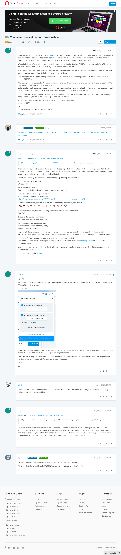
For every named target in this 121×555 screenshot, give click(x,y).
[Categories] (28, 3)
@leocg (30, 154)
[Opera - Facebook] (5, 547)
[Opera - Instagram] (23, 547)
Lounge (10, 42)
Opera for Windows (13, 503)
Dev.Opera (61, 509)
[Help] (55, 3)
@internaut (51, 128)
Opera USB (10, 517)
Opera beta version (13, 513)
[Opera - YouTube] (13, 547)
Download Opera (62, 21)
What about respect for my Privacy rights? (47, 158)
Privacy (82, 503)
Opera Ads (39, 509)
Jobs (104, 506)
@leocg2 (39, 253)
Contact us (106, 516)
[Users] (42, 3)
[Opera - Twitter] (9, 547)
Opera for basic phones (15, 535)
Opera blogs (62, 503)
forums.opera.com (86, 241)
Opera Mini (10, 528)
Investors (105, 509)
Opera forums (62, 506)
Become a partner (109, 513)
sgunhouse (22, 458)
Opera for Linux (12, 510)
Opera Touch (11, 532)
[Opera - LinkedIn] (18, 547)
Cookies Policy (84, 506)
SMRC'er (52, 55)
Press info (106, 503)
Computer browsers (12, 499)
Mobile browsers (11, 521)
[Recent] (33, 3)
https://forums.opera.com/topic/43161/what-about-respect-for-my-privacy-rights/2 (51, 199)
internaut (21, 51)
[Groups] (46, 3)
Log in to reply (110, 42)
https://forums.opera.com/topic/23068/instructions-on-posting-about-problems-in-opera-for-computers (66, 163)
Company (107, 493)
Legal (82, 493)
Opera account (41, 503)
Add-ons (38, 499)
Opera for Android (13, 525)
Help (59, 493)
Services (39, 493)
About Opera (107, 499)
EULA (81, 509)
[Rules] (51, 3)
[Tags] (37, 3)
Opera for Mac (12, 507)
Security (82, 499)
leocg (20, 128)
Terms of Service (85, 513)
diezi (20, 385)
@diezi (20, 415)
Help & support (63, 499)
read (39, 433)
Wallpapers (39, 506)
